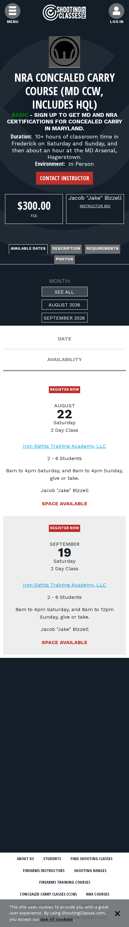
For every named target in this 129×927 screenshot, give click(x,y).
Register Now (64, 390)
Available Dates (28, 248)
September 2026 (64, 318)
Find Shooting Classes (91, 858)
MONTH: (60, 281)
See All (64, 292)
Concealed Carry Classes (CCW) (48, 894)
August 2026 (64, 305)
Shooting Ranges (90, 870)
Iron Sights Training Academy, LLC (64, 446)
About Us (25, 858)
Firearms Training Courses (64, 882)
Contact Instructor (64, 178)
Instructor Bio (95, 206)
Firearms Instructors (43, 870)
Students (52, 858)
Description (66, 248)
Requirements (102, 248)
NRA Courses (97, 894)
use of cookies (56, 919)
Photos (64, 259)
